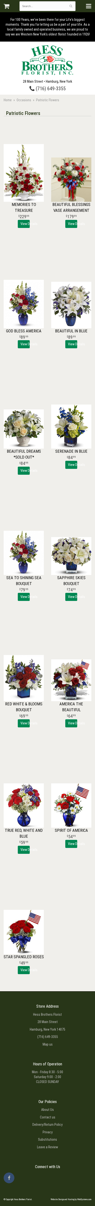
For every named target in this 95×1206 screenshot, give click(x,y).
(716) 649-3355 (50, 88)
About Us (47, 1110)
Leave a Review (47, 1147)
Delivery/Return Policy (47, 1125)
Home (8, 100)
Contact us (47, 1117)
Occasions (24, 100)
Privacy (48, 1132)
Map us (48, 1044)
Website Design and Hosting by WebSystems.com (71, 1199)
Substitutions (47, 1139)
